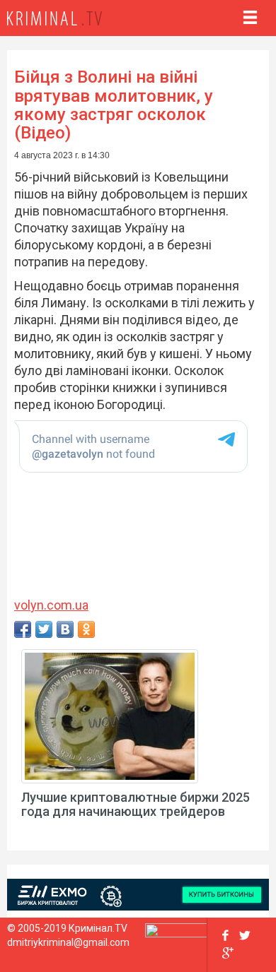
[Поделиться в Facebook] (22, 629)
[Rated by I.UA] (176, 934)
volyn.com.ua (51, 605)
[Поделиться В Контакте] (65, 629)
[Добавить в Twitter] (43, 629)
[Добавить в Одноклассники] (86, 629)
